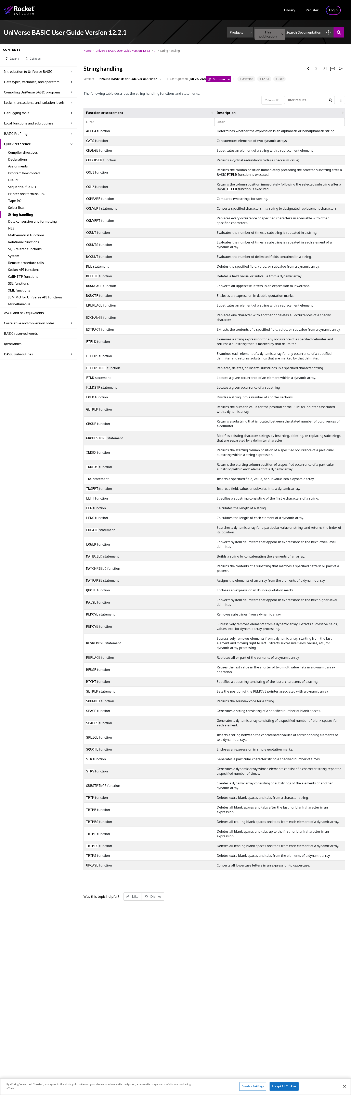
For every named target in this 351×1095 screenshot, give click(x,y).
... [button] (155, 50)
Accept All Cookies (284, 1086)
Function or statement (104, 112)
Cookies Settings (253, 1086)
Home (87, 50)
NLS (11, 228)
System (13, 256)
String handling (20, 214)
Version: (88, 79)
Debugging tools (16, 113)
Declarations (18, 159)
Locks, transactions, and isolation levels (34, 102)
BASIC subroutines (18, 354)
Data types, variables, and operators (32, 82)
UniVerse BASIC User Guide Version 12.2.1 (123, 50)
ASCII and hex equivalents (24, 313)
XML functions (19, 290)
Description (226, 112)
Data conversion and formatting (32, 221)
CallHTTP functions (23, 276)
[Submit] (330, 100)
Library (289, 10)
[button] (282, 34)
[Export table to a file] (341, 100)
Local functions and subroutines (28, 123)
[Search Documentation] (339, 32)
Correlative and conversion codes (29, 323)
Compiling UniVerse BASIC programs (32, 92)
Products (236, 32)
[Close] (344, 1086)
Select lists (16, 207)
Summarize (221, 79)
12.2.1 (265, 79)
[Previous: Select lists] (308, 68)
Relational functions (23, 242)
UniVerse (247, 79)
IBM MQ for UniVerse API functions (35, 297)
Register (312, 10)
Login (333, 10)
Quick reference (17, 144)
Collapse (35, 58)
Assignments (18, 166)
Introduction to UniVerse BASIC (28, 71)
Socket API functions (23, 269)
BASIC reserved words (21, 333)
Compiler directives (23, 152)
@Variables (13, 344)
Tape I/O (15, 200)
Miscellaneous (19, 304)
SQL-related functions (25, 249)
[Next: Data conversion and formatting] (316, 68)
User (281, 79)
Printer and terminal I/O (26, 194)
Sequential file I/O (22, 187)
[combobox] (288, 32)
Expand (14, 58)
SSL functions (18, 283)
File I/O (13, 180)
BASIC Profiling (15, 133)
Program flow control (24, 173)
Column (270, 100)
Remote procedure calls (26, 263)
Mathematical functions (26, 235)
